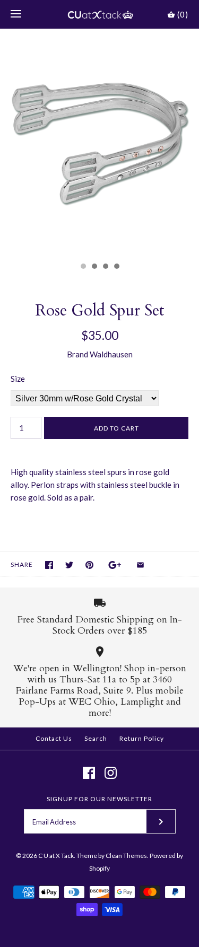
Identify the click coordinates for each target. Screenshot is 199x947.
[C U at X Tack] (99, 14)
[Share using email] (140, 565)
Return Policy (141, 738)
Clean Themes (126, 856)
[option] (99, 143)
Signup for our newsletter (99, 799)
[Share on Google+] (115, 565)
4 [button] (116, 267)
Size (18, 378)
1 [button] (82, 267)
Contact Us (54, 738)
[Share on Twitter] (69, 565)
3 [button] (105, 267)
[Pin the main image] (89, 565)
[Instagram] (111, 773)
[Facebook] (89, 773)
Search (95, 738)
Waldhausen (111, 354)
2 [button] (94, 267)
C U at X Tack (56, 856)
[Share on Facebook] (49, 565)
